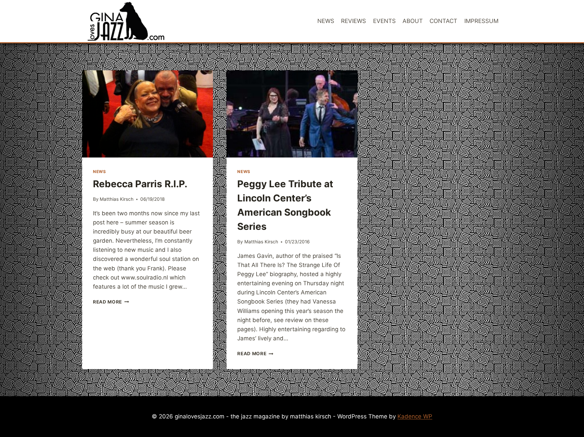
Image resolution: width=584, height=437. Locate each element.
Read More (111, 302)
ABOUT (413, 21)
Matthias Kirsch (116, 199)
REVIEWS (353, 21)
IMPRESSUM (481, 21)
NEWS (325, 21)
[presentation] (147, 113)
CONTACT (443, 21)
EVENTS (384, 21)
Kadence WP (414, 416)
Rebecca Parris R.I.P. (140, 184)
